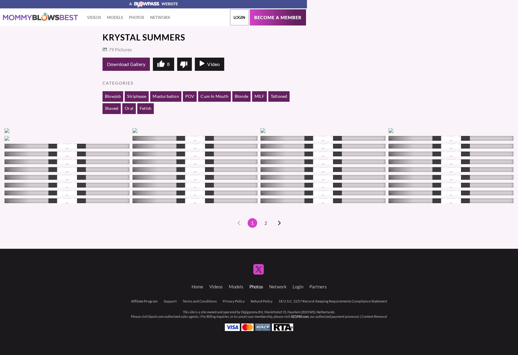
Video (213, 64)
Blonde (241, 96)
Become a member (278, 17)
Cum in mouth (214, 96)
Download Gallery (126, 64)
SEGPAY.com (300, 316)
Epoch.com (156, 316)
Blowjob (113, 96)
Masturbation (166, 96)
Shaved (111, 108)
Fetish (145, 108)
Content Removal (374, 316)
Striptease (136, 96)
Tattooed (279, 96)
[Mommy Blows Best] (40, 17)
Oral (129, 108)
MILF (259, 96)
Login (239, 17)
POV (190, 96)
